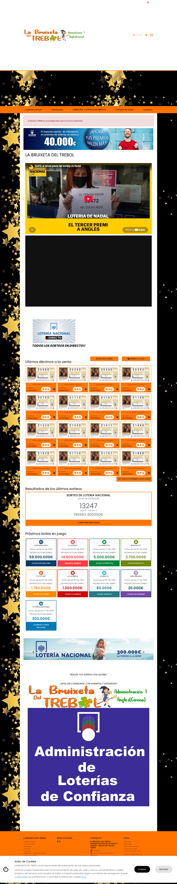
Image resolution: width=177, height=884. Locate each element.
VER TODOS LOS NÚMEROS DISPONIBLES (134, 479)
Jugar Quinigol (104, 594)
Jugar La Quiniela (73, 594)
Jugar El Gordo (73, 563)
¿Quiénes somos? (30, 842)
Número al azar (136, 358)
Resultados (27, 846)
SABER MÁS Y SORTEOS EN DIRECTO (35, 853)
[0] (147, 35)
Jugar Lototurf (41, 594)
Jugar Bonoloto (136, 563)
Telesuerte (127, 842)
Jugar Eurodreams (136, 594)
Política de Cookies (130, 849)
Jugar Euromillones (41, 563)
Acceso (139, 35)
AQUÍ (83, 876)
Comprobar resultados (88, 522)
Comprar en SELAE (30, 856)
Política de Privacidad (131, 846)
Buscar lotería (105, 358)
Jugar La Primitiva (104, 563)
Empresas (27, 851)
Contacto (27, 849)
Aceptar (142, 869)
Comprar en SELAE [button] (124, 109)
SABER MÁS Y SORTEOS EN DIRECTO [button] (89, 109)
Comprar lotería (29, 844)
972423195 (96, 851)
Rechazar (163, 869)
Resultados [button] (57, 109)
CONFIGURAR (21, 876)
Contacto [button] (147, 109)
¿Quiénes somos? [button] (33, 109)
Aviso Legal (128, 844)
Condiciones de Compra (132, 851)
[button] (33, 142)
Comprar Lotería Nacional (41, 626)
